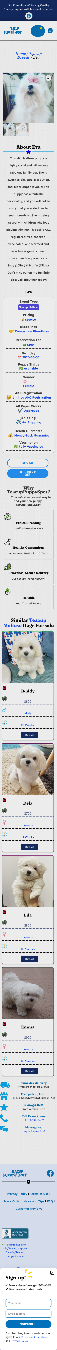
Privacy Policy (19, 1340)
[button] (52, 1272)
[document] (28, 675)
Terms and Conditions (34, 1337)
